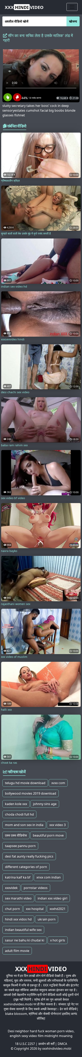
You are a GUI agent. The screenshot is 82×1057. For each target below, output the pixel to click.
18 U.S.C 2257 (25, 1044)
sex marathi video (18, 898)
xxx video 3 (57, 825)
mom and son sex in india (24, 825)
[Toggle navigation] (72, 7)
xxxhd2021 (57, 909)
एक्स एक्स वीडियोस (16, 835)
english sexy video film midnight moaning (41, 1036)
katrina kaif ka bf (17, 877)
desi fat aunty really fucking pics (29, 856)
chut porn (12, 909)
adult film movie (17, 951)
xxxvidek (11, 888)
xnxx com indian (48, 877)
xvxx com (58, 783)
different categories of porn (26, 867)
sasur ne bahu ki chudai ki (24, 940)
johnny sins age (45, 804)
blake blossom (16, 1013)
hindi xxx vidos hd (18, 919)
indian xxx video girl (52, 898)
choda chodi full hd (19, 814)
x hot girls (57, 940)
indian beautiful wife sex (23, 930)
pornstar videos (36, 888)
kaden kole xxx (16, 804)
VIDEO (24, 7)
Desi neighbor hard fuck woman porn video (41, 1031)
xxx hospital (35, 909)
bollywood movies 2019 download (30, 793)
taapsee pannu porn (20, 846)
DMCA (62, 1044)
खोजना (73, 21)
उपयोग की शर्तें (46, 1044)
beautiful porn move (48, 835)
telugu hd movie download (25, 783)
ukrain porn (47, 919)
